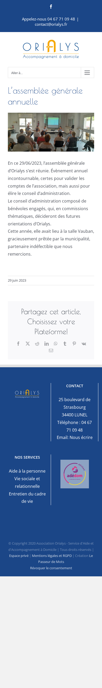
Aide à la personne (27, 471)
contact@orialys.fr (51, 24)
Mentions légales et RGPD (52, 555)
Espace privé (19, 555)
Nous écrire (81, 437)
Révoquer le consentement (51, 568)
